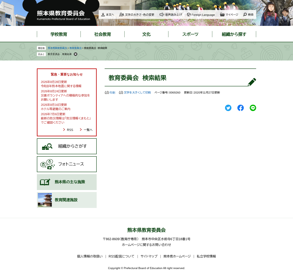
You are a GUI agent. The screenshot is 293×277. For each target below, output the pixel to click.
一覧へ (88, 130)
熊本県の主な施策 (70, 182)
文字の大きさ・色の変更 (139, 14)
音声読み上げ (173, 14)
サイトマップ (149, 256)
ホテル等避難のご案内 (55, 109)
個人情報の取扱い (90, 256)
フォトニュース (71, 164)
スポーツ (190, 34)
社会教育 (102, 34)
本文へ (110, 14)
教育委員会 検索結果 (60, 54)
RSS (70, 130)
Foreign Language (203, 14)
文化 (146, 34)
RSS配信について (122, 256)
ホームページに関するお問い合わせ (146, 245)
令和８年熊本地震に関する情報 (61, 86)
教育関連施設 (66, 200)
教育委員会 (76, 48)
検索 (251, 14)
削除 (75, 54)
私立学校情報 (206, 256)
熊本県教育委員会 (57, 48)
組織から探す (234, 34)
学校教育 (58, 34)
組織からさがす (72, 146)
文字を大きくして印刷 (137, 92)
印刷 (112, 92)
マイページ (232, 14)
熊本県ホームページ (177, 256)
